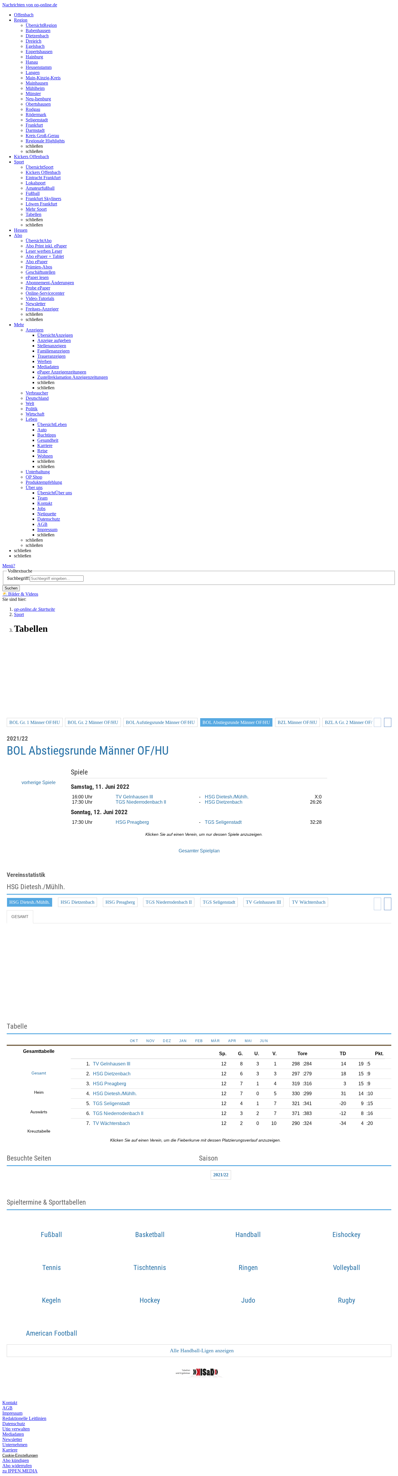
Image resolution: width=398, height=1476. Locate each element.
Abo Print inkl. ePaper (46, 245)
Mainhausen (37, 83)
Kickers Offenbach (43, 172)
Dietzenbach (37, 35)
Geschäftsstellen (40, 272)
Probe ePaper (38, 287)
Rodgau (33, 109)
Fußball (33, 193)
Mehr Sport (36, 209)
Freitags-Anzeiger (42, 308)
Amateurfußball (40, 188)
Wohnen (45, 455)
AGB (42, 524)
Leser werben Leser (44, 251)
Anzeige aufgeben (54, 340)
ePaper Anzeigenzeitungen (61, 371)
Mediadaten (48, 366)
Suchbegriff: (18, 578)
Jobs (41, 508)
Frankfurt (34, 125)
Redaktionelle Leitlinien (24, 1418)
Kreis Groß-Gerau (42, 135)
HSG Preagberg (132, 822)
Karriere (44, 445)
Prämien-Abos (39, 266)
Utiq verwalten (16, 1428)
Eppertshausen (39, 51)
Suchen (11, 588)
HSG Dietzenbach (223, 802)
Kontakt (44, 503)
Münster (33, 93)
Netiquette (46, 513)
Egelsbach (35, 46)
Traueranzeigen (51, 356)
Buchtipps (46, 434)
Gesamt (20, 916)
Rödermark (36, 114)
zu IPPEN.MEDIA (20, 1470)
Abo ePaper (36, 261)
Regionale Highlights (45, 140)
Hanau (32, 62)
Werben (44, 361)
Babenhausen (38, 30)
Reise (42, 450)
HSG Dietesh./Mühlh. (227, 796)
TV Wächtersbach (308, 902)
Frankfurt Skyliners (43, 198)
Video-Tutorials (40, 298)
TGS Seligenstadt (223, 822)
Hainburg (34, 56)
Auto (42, 429)
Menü (7, 565)
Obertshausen (38, 104)
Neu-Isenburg (38, 98)
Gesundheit (47, 440)
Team (42, 498)
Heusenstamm (39, 67)
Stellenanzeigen (51, 345)
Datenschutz (48, 519)
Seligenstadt (37, 119)
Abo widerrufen (17, 1465)
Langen (33, 72)
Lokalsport (35, 182)
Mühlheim (35, 88)
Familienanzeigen (53, 350)
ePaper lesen (37, 277)
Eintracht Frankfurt (43, 177)
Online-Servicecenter (45, 293)
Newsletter (35, 303)
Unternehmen (14, 1444)
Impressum (47, 529)
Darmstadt (35, 130)
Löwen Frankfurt (41, 203)
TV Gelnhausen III (134, 796)
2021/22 (220, 1174)
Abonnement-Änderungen (50, 282)
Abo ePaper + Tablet (45, 256)
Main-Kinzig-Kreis (43, 77)
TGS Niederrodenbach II (141, 802)
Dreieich (33, 41)
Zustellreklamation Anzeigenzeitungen (72, 377)
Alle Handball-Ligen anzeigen (201, 1350)
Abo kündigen (15, 1460)
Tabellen (33, 214)
